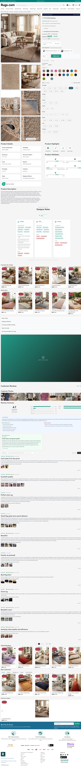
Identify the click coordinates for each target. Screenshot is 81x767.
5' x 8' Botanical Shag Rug (40, 665)
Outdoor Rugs (33, 8)
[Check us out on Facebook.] (61, 754)
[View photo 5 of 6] (18, 485)
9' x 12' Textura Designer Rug (57, 692)
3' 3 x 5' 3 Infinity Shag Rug (23, 665)
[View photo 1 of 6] (2, 485)
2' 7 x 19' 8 (69, 120)
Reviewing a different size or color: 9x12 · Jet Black (10, 578)
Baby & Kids (39, 8)
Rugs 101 (41, 758)
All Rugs (2, 8)
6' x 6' (49, 131)
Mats (50, 8)
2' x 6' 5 (44, 120)
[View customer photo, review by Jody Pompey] (44, 397)
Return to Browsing (5, 11)
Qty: (44, 56)
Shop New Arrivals (40, 1)
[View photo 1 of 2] (2, 466)
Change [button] (50, 64)
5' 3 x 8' (60, 88)
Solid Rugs (16, 11)
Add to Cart (56, 56)
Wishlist (76, 5)
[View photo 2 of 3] (6, 564)
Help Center (42, 756)
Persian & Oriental (9, 8)
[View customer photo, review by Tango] (21, 397)
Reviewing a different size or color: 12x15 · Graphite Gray (11, 542)
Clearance (78, 8)
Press (41, 762)
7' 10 (52, 108)
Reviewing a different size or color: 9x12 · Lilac (9, 482)
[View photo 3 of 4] (10, 525)
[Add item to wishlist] (15, 268)
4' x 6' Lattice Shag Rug (56, 665)
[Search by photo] (17, 5)
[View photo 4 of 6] (14, 485)
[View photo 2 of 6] (6, 485)
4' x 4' (44, 131)
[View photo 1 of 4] (2, 525)
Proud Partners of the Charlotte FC (27, 752)
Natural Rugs (25, 8)
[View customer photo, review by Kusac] (13, 397)
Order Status (77, 1)
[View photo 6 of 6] (22, 485)
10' (67, 114)
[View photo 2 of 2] (6, 466)
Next (50, 643)
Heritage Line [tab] (15, 672)
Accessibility (42, 760)
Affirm (22, 759)
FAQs (41, 755)
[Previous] (2, 277)
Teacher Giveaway (24, 765)
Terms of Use (4, 758)
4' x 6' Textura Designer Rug (23, 692)
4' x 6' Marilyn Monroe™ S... (73, 665)
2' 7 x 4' (51, 102)
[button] (38, 16)
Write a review (54, 21)
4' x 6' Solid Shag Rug (6, 665)
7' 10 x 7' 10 (55, 131)
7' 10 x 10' (77, 88)
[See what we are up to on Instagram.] (63, 754)
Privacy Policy (75, 725)
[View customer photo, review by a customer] (5, 397)
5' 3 (47, 108)
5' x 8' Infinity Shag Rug (6, 285)
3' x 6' (56, 102)
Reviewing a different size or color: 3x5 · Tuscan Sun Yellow (11, 463)
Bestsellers (22, 760)
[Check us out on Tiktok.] (65, 754)
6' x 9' (66, 88)
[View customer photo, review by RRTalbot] (52, 397)
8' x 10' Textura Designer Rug (7, 692)
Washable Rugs (18, 8)
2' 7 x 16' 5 (62, 120)
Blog (21, 755)
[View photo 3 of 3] (10, 564)
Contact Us (42, 752)
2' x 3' (44, 88)
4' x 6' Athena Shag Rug (40, 310)
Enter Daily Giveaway (24, 763)
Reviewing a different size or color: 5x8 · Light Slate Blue (11, 616)
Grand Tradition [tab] (29, 672)
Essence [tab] (8, 672)
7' (58, 114)
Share (53, 60)
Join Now (77, 723)
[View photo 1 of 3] (2, 564)
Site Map (22, 758)
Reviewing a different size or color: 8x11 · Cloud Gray (10, 522)
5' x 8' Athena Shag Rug (23, 310)
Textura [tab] (3, 672)
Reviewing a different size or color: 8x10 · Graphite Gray (10, 503)
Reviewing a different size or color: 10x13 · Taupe (9, 633)
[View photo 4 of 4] (14, 525)
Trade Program (23, 762)
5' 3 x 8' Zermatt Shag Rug (23, 285)
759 (46, 643)
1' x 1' (44, 97)
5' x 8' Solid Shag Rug (56, 285)
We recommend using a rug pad (55, 47)
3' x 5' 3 (49, 88)
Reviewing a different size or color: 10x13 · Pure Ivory (10, 561)
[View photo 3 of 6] (10, 485)
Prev (36, 643)
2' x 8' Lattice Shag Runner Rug (58, 310)
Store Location (23, 756)
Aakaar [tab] (21, 672)
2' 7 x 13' (56, 120)
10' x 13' (56, 91)
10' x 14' (62, 91)
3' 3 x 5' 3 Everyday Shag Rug (8, 310)
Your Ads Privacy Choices (6, 760)
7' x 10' (71, 88)
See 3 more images (31, 139)
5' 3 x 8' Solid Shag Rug (39, 285)
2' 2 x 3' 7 (45, 102)
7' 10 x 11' (45, 91)
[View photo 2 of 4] (6, 525)
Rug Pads (46, 8)
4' (47, 114)
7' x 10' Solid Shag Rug (6, 718)
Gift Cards (22, 753)
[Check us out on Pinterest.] (67, 754)
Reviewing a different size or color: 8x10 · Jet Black (10, 596)
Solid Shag (21, 11)
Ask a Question (46, 60)
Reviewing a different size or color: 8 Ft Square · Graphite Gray (13, 446)
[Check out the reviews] (64, 761)
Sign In (70, 5)
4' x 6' (55, 88)
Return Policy (42, 759)
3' (43, 108)
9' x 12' (51, 91)
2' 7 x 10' (50, 120)
